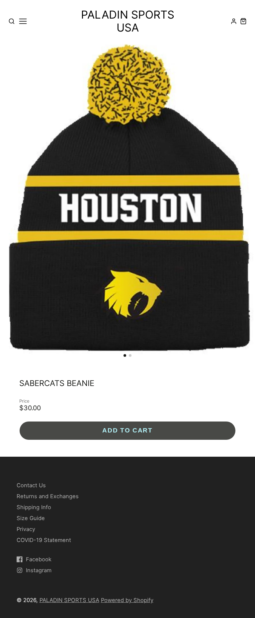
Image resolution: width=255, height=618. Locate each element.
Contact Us (31, 485)
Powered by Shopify (127, 600)
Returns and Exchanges (48, 496)
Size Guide (31, 518)
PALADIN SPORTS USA (69, 600)
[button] (125, 355)
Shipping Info (34, 507)
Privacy (26, 529)
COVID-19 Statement (44, 540)
